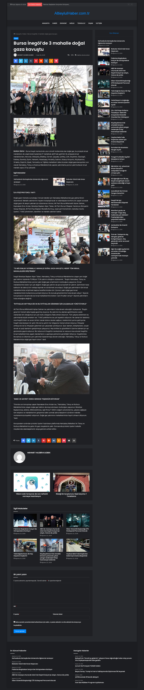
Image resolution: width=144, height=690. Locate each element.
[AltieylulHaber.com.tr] (72, 13)
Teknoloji (81, 23)
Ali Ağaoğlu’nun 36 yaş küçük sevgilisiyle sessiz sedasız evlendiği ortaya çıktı (120, 182)
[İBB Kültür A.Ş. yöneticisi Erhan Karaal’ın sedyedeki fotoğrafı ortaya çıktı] (104, 169)
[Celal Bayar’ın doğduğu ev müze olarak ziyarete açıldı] (104, 103)
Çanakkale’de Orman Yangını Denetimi (119, 192)
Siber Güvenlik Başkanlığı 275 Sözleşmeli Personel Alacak (77, 530)
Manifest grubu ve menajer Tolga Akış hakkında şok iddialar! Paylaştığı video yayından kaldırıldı (119, 214)
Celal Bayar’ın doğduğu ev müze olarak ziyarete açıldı (120, 102)
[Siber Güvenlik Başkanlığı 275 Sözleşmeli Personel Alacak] (77, 520)
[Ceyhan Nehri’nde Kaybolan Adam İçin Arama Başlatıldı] (77, 545)
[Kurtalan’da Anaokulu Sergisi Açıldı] (104, 150)
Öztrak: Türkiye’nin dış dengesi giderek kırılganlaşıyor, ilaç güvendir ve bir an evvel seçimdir (120, 238)
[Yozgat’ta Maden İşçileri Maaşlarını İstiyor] (104, 160)
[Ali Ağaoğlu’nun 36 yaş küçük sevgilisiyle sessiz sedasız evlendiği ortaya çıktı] (104, 181)
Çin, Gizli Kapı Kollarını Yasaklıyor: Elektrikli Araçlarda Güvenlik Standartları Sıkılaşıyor (120, 113)
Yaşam (90, 23)
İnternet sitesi (57, 614)
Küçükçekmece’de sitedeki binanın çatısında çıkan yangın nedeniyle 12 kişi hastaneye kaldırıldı (50, 557)
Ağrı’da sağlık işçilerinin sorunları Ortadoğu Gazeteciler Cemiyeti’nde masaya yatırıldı (120, 253)
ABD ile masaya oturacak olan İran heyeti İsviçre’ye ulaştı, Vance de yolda (50, 531)
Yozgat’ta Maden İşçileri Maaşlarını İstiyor (120, 158)
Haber (54, 23)
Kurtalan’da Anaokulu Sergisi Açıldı (119, 148)
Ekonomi (63, 23)
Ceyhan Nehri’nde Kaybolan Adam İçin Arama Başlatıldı (77, 555)
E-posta (17, 614)
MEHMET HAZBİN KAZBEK (25, 55)
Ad (15, 606)
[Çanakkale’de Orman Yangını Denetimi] (104, 194)
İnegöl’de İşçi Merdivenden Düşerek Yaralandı (119, 202)
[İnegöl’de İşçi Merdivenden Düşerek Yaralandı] (104, 203)
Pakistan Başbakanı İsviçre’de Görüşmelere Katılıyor (60, 4)
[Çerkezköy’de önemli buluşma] (104, 228)
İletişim (99, 23)
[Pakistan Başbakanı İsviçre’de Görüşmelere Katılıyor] (25, 520)
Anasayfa (45, 23)
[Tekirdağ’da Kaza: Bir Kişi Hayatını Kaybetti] (25, 545)
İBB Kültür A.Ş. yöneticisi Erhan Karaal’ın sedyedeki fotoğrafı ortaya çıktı (120, 169)
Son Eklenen (114, 33)
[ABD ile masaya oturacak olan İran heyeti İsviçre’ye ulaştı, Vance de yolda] (51, 520)
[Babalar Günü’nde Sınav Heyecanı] (59, 182)
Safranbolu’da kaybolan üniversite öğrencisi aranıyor (111, 42)
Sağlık (71, 23)
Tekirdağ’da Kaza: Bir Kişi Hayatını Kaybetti (23, 555)
